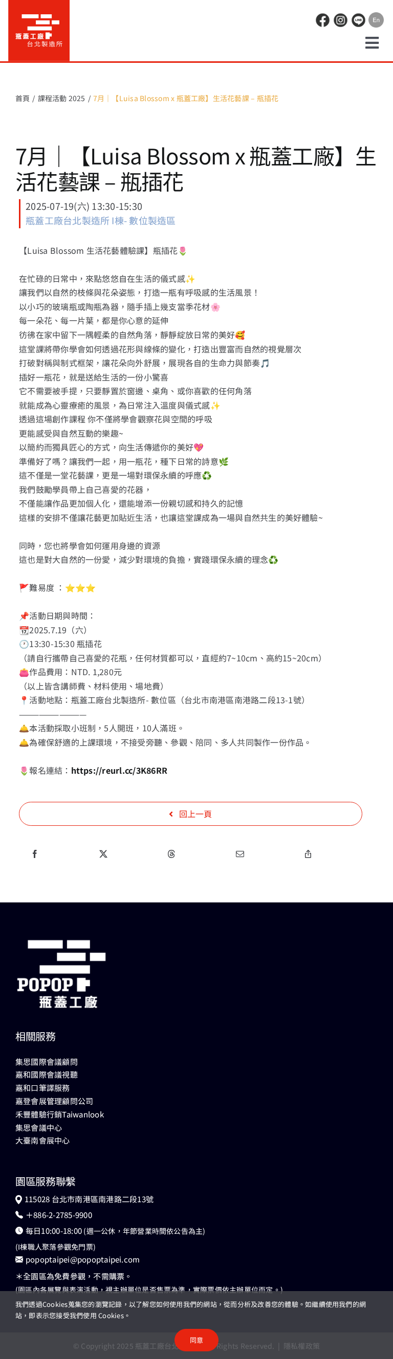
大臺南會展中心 (42, 1140)
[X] (103, 854)
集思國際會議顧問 (46, 1061)
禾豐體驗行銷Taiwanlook (59, 1114)
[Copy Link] (308, 854)
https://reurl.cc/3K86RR (119, 770)
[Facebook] (35, 854)
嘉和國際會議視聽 (46, 1074)
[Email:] (240, 854)
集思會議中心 (38, 1127)
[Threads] (171, 854)
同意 (196, 1340)
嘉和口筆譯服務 (42, 1087)
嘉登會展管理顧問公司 (54, 1100)
